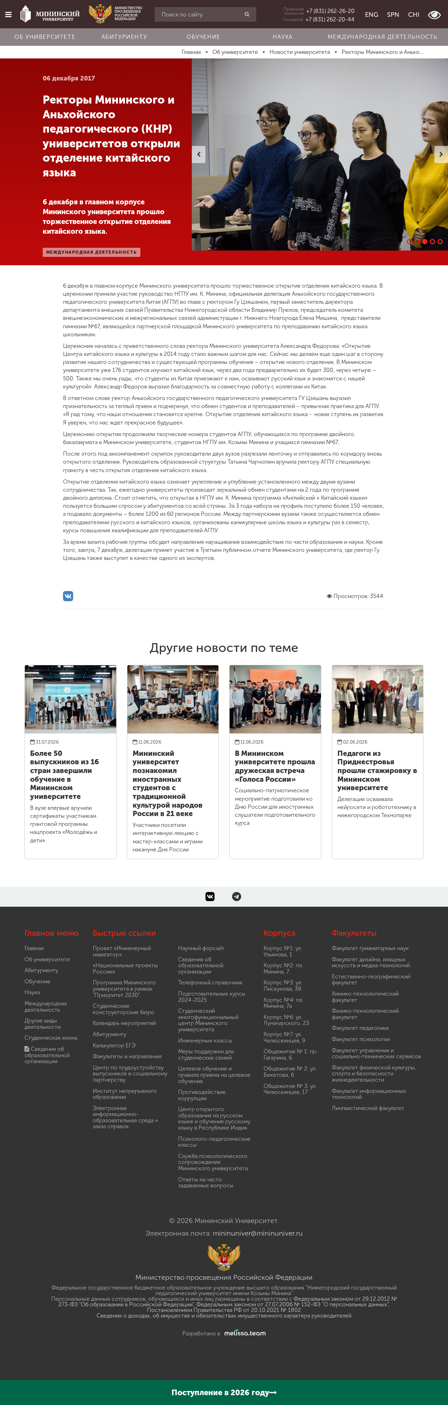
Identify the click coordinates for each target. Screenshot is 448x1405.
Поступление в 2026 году (220, 1392)
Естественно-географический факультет (371, 979)
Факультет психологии (361, 1039)
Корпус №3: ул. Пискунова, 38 (283, 985)
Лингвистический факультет (368, 1108)
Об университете (44, 37)
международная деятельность (91, 252)
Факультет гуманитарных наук (370, 948)
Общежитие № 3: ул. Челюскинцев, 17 (290, 1089)
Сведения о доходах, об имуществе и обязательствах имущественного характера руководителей (224, 1315)
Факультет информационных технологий (369, 1094)
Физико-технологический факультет (365, 1013)
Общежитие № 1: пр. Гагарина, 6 (290, 1054)
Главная (34, 948)
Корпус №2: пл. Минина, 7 (283, 968)
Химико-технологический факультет (365, 996)
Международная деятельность (383, 37)
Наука (283, 37)
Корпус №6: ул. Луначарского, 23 (286, 1020)
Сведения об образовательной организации (47, 1055)
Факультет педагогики (360, 1028)
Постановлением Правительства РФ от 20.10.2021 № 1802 (224, 1310)
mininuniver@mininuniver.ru (258, 1233)
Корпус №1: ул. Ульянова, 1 (283, 951)
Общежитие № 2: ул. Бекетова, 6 (290, 1071)
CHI (413, 15)
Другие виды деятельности (42, 1023)
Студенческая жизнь (50, 1037)
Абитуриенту (124, 37)
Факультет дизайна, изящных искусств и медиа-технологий (371, 962)
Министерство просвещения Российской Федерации (224, 1277)
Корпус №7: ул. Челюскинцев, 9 (284, 1037)
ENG (371, 15)
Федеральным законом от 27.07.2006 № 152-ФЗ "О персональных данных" (292, 1304)
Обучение (203, 37)
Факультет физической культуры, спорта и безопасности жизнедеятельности (374, 1073)
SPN (393, 15)
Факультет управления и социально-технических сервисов (376, 1053)
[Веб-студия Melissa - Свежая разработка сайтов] (244, 1333)
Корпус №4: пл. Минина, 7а (283, 1003)
